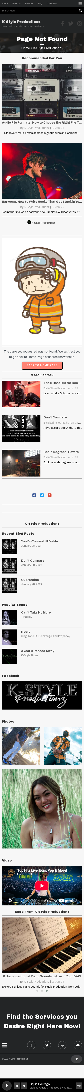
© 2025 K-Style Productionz (15, 1058)
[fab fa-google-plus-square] (50, 494)
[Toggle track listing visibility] (79, 1085)
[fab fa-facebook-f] (31, 1045)
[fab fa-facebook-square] (34, 494)
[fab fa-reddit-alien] (62, 1045)
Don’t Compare (32, 560)
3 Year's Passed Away (37, 651)
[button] (37, 991)
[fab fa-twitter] (47, 1045)
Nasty (25, 631)
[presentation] (5, 949)
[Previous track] (17, 1085)
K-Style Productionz (37, 128)
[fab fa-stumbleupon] (78, 1045)
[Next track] (24, 1085)
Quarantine (30, 579)
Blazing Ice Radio (58, 422)
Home (25, 48)
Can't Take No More (36, 612)
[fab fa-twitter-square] (42, 494)
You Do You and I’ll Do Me (39, 541)
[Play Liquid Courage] (7, 1086)
